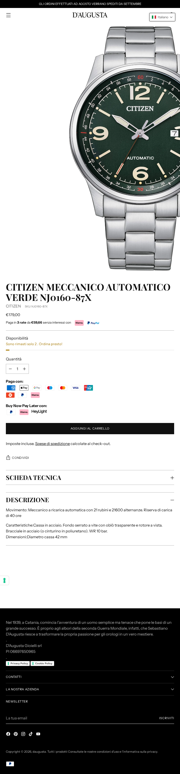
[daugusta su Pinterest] (16, 735)
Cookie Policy (43, 663)
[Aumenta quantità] (10, 369)
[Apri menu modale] (8, 15)
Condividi (20, 458)
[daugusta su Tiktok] (31, 735)
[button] (162, 17)
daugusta (39, 751)
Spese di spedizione (52, 443)
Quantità (14, 359)
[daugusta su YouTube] (38, 735)
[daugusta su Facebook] (8, 735)
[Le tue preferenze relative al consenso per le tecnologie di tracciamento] (4, 580)
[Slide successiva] (170, 573)
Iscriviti (166, 718)
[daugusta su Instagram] (23, 735)
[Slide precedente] (159, 574)
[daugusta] (90, 15)
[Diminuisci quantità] (24, 369)
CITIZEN (13, 306)
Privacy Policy (19, 663)
